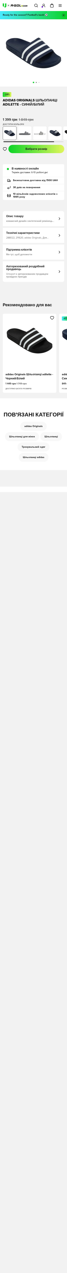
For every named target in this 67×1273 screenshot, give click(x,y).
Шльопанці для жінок (22, 436)
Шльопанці (51, 436)
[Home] (15, 5)
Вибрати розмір (36, 149)
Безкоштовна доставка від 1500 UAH (35, 180)
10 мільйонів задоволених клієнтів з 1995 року (35, 195)
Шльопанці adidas (33, 457)
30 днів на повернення (26, 187)
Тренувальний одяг (33, 447)
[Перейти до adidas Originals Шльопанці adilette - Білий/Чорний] (40, 133)
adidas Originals (33, 426)
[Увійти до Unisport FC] (44, 5)
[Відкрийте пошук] (36, 5)
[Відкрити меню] (60, 5)
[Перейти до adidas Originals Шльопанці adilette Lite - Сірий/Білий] (25, 133)
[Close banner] (64, 15)
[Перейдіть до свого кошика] (52, 5)
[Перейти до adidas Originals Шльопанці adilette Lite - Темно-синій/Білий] (55, 133)
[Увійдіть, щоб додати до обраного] (5, 149)
